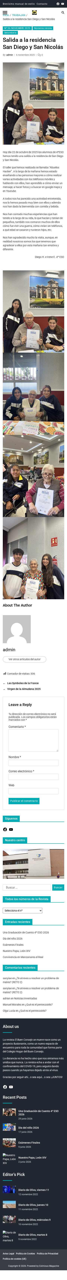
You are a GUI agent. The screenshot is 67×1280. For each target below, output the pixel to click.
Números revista (43, 28)
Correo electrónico (21, 771)
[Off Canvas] (5, 12)
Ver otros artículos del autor (25, 659)
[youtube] (62, 3)
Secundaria (10, 32)
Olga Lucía (9, 1010)
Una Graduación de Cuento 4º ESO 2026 (26, 932)
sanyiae (7, 978)
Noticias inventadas (25, 998)
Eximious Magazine (49, 1266)
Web (11, 785)
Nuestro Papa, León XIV (16, 950)
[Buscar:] (26, 888)
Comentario (17, 727)
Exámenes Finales (13, 944)
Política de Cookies (25, 1253)
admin (9, 54)
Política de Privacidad (47, 1253)
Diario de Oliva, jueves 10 (33, 1204)
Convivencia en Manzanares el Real (23, 957)
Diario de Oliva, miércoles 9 (34, 1219)
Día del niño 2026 (13, 938)
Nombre (15, 757)
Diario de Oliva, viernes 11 (33, 1189)
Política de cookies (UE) (14, 1259)
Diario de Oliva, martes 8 (32, 1234)
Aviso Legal (8, 1253)
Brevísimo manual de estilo (19, 4)
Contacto (42, 4)
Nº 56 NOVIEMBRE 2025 (17, 28)
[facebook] (58, 3)
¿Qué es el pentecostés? (39, 1004)
